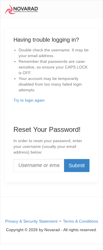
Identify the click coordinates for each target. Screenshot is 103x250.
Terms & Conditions (80, 221)
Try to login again (29, 100)
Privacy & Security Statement (31, 221)
